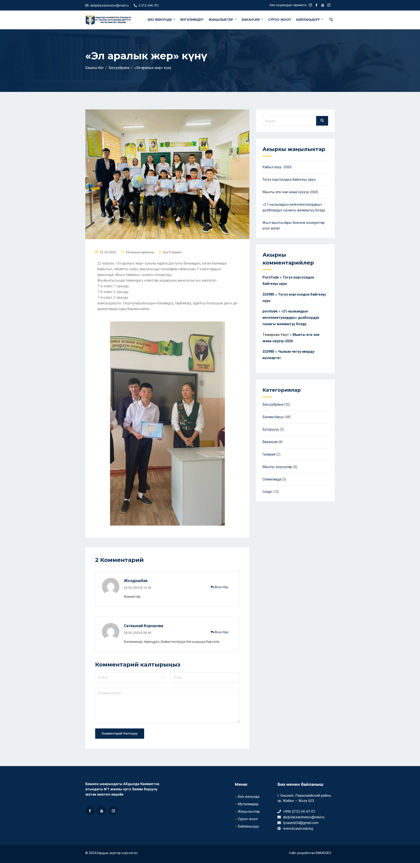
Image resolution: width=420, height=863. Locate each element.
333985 (268, 294)
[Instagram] (113, 810)
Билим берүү (273, 417)
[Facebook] (89, 810)
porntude (270, 311)
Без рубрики (172, 252)
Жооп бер (221, 587)
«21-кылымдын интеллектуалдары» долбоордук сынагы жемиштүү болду (290, 317)
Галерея (268, 454)
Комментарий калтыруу (120, 733)
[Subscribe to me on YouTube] (322, 5)
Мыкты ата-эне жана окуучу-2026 (290, 192)
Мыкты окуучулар (277, 467)
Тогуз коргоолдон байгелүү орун (289, 179)
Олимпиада (271, 479)
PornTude (270, 277)
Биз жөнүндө (160, 20)
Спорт (267, 492)
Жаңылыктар (221, 20)
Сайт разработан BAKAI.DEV (310, 853)
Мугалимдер (191, 20)
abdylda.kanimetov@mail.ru (109, 5)
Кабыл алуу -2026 (277, 167)
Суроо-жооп (279, 20)
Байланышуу (308, 20)
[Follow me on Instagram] (310, 5)
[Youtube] (101, 810)
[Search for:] (295, 121)
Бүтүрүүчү (270, 429)
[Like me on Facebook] (316, 5)
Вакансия (251, 20)
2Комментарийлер (140, 252)
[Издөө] (322, 121)
